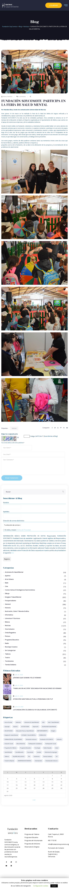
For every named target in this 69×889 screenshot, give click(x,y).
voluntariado (38, 761)
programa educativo (25, 748)
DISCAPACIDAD (9, 731)
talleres (7, 756)
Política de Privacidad (24, 530)
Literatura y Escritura (12, 618)
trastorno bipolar (9, 761)
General (8, 604)
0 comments (22, 96)
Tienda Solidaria (10, 665)
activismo (18, 722)
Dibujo (7, 593)
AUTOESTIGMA (25, 726)
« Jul (33, 800)
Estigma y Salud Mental (13, 597)
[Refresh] (18, 437)
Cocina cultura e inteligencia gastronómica (20, 590)
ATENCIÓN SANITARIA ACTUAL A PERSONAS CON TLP (33, 699)
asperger (7, 726)
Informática (9, 615)
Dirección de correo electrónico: (13, 521)
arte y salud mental (53, 722)
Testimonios (9, 661)
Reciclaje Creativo (11, 647)
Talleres (8, 654)
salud (56, 748)
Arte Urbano (9, 579)
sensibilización (19, 752)
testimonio (37, 756)
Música (7, 622)
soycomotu (30, 752)
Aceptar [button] (54, 886)
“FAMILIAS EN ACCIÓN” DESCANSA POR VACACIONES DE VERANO (37, 688)
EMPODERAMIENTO (42, 731)
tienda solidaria (47, 756)
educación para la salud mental (25, 731)
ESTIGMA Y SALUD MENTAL (28, 735)
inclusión (59, 739)
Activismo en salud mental (14, 572)
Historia (8, 608)
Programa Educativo (12, 640)
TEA (29, 756)
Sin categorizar (10, 650)
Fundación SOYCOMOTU (46, 739)
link (12, 553)
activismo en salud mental (31, 722)
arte (43, 722)
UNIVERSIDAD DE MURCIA (24, 761)
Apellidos (6, 512)
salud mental (8, 752)
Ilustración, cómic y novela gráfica (17, 611)
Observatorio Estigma (32, 847)
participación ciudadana (35, 743)
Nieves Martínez (7, 96)
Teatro (7, 657)
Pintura (7, 636)
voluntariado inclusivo (51, 761)
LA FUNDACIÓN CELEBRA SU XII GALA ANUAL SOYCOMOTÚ (35, 710)
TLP (57, 756)
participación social (50, 743)
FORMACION (42, 735)
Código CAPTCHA (36, 436)
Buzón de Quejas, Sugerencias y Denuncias (54, 854)
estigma (53, 731)
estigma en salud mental (11, 735)
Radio (7, 643)
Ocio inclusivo (9, 629)
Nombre (6, 503)
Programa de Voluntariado (33, 840)
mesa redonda (21, 743)
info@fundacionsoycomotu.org (58, 844)
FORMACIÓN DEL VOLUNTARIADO (13, 739)
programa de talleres (10, 748)
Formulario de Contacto (56, 848)
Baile (6, 583)
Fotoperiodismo (10, 601)
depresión (35, 726)
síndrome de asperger (51, 752)
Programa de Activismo (32, 844)
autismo (15, 726)
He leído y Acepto (17, 530)
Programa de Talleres (32, 834)
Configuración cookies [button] (40, 886)
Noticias (14, 428)
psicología (37, 748)
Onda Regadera (10, 633)
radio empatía (47, 748)
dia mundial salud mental (49, 726)
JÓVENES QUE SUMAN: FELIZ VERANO (27, 678)
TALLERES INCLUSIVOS (18, 756)
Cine (6, 586)
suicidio (39, 752)
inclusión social (9, 743)
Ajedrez (7, 576)
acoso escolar (8, 722)
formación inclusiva (31, 739)
